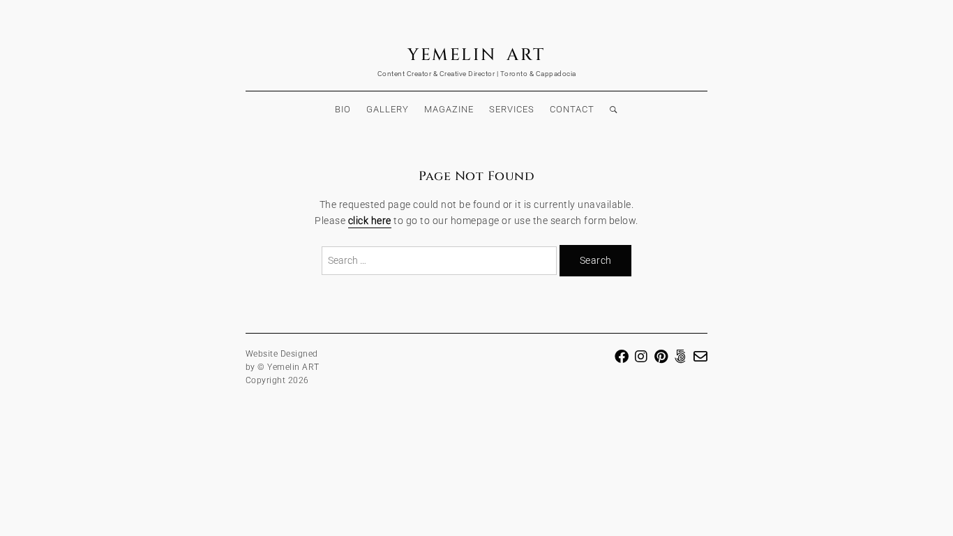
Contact (572, 109)
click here (369, 221)
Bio (343, 109)
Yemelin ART (476, 55)
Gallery (387, 109)
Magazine (449, 109)
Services (511, 109)
